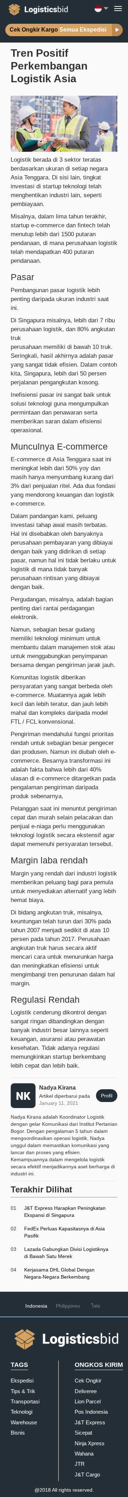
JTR (80, 1464)
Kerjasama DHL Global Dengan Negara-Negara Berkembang (59, 1273)
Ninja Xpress (90, 1443)
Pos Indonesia (91, 1412)
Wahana (84, 1454)
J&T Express (90, 1422)
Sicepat (83, 1433)
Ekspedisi (22, 1381)
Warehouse (24, 1422)
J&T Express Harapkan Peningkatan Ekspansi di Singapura (65, 1211)
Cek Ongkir (88, 1381)
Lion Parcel (88, 1401)
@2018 (42, 1490)
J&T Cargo (87, 1474)
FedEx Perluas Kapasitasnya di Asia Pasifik (64, 1232)
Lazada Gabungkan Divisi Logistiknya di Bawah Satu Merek (66, 1252)
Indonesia (36, 1306)
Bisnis (18, 1433)
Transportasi (25, 1401)
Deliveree (86, 1391)
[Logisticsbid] (36, 8)
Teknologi (21, 1412)
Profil (106, 1095)
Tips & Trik (23, 1391)
